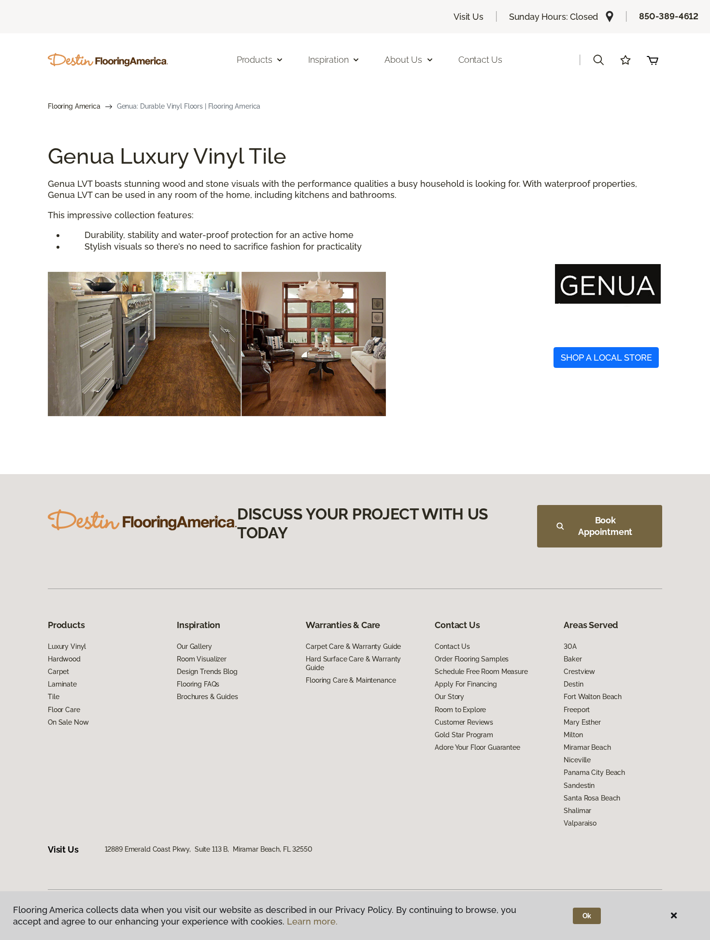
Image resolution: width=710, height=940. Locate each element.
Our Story (449, 697)
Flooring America (74, 106)
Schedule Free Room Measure (481, 671)
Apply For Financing (466, 684)
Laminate (62, 684)
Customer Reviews (464, 722)
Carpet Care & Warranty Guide (353, 646)
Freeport (577, 710)
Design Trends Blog (207, 671)
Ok (587, 916)
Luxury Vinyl (67, 646)
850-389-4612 (668, 16)
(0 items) (652, 60)
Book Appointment (605, 526)
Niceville (577, 760)
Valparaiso (580, 823)
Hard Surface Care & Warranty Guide (353, 663)
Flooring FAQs (198, 684)
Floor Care (64, 710)
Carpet (58, 671)
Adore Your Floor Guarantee (477, 747)
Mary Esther (582, 722)
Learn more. (312, 921)
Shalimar (577, 810)
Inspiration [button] (328, 60)
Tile (53, 697)
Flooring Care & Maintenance (351, 680)
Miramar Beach (587, 747)
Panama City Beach (594, 772)
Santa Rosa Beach (592, 798)
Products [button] (254, 60)
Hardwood (64, 659)
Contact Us (480, 60)
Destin (573, 684)
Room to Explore (460, 710)
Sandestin (579, 785)
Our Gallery (194, 646)
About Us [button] (403, 60)
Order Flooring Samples (472, 659)
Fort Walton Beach (593, 697)
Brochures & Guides (207, 697)
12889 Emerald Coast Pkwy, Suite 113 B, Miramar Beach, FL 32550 (208, 849)
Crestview (579, 671)
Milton (573, 735)
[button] (598, 60)
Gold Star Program (464, 735)
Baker (573, 659)
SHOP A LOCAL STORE (606, 357)
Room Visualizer (202, 659)
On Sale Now (68, 722)
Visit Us (468, 17)
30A (570, 646)
